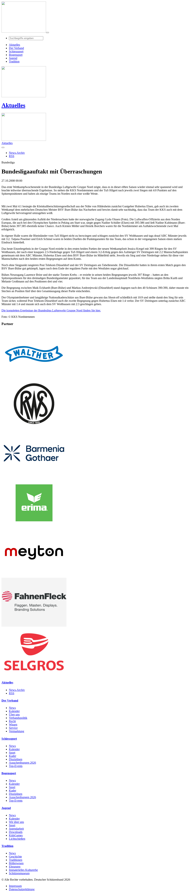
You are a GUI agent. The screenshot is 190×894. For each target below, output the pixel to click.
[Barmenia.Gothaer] (33, 476)
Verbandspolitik (18, 717)
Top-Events (15, 766)
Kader (12, 756)
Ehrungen (14, 866)
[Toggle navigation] (47, 32)
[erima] (33, 526)
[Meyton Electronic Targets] (33, 576)
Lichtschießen (17, 838)
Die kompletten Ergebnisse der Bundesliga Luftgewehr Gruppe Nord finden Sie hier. (51, 310)
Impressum (15, 885)
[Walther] (33, 377)
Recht (12, 721)
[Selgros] (33, 675)
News (12, 707)
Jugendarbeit (16, 828)
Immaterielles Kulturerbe (23, 870)
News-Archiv (17, 690)
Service (13, 727)
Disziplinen (15, 759)
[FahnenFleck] (33, 625)
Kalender (14, 711)
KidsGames (16, 835)
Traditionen (15, 859)
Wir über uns (16, 822)
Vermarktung (16, 731)
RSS (11, 693)
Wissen (13, 724)
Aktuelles (13, 105)
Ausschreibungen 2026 (22, 762)
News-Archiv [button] (17, 152)
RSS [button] (11, 156)
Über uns (14, 714)
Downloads (15, 832)
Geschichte (15, 856)
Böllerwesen (16, 863)
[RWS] (33, 427)
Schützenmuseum (19, 873)
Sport (12, 752)
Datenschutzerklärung (22, 889)
